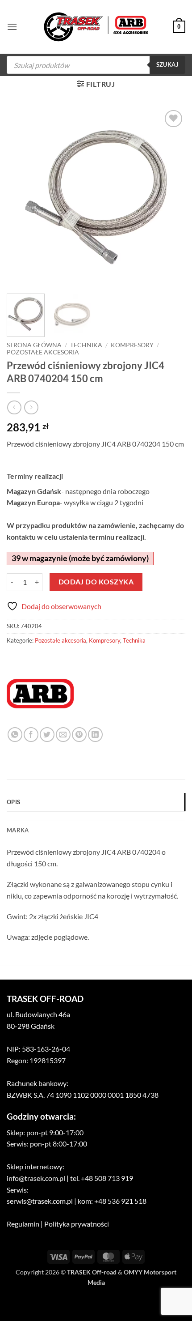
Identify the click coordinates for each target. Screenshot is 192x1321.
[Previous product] (31, 407)
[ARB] (40, 693)
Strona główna (34, 345)
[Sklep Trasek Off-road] (96, 27)
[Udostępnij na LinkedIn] (95, 734)
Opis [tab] (13, 801)
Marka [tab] (18, 830)
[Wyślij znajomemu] (63, 734)
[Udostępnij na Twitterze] (47, 734)
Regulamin (23, 1223)
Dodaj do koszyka (96, 582)
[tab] (96, 816)
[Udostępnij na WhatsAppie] (15, 734)
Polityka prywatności (76, 1223)
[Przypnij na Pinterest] (79, 734)
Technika (86, 345)
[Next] (171, 197)
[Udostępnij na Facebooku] (31, 734)
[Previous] (21, 197)
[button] (12, 27)
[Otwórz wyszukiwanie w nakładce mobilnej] (96, 65)
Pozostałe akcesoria (43, 352)
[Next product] (14, 407)
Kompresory (132, 345)
